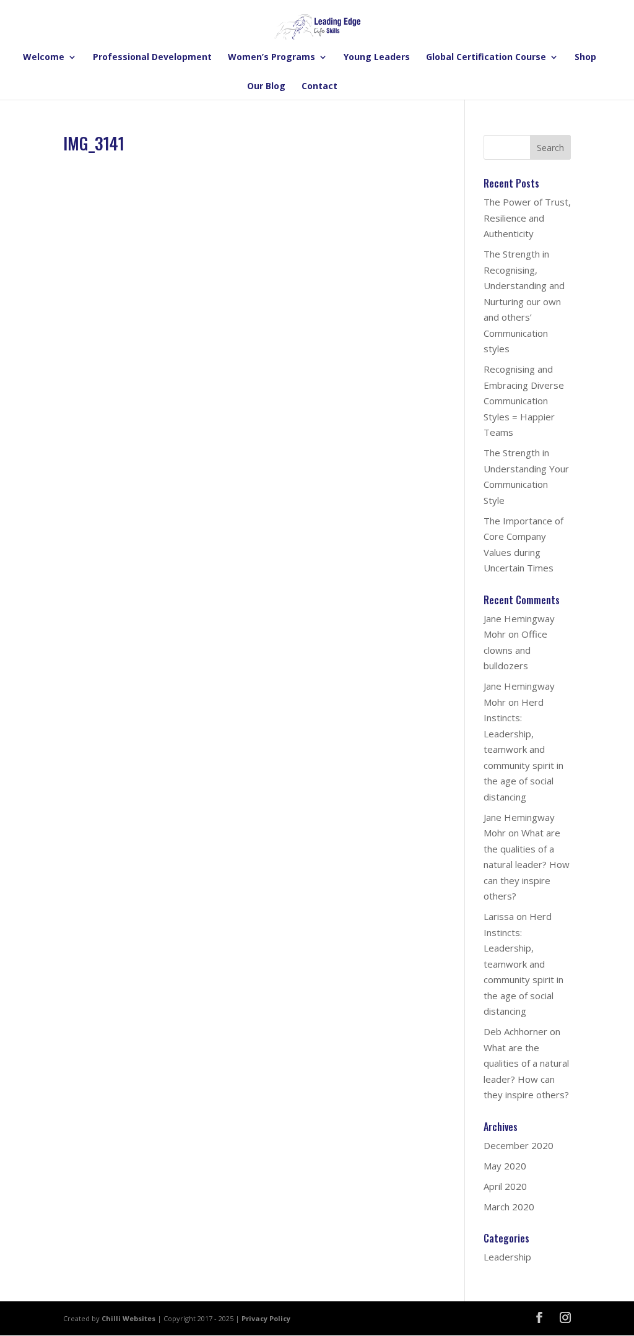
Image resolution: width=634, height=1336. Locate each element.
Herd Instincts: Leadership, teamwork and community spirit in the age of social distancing (523, 749)
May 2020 (505, 1166)
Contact (319, 87)
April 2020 (505, 1186)
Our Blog (266, 87)
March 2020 (509, 1206)
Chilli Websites (128, 1318)
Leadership (507, 1257)
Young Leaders (377, 58)
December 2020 (519, 1145)
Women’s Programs (271, 58)
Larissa (499, 916)
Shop (585, 58)
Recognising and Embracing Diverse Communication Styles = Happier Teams (524, 400)
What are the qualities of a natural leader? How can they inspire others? (527, 864)
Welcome (43, 58)
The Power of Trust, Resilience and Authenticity (527, 218)
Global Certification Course (486, 58)
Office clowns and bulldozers (515, 650)
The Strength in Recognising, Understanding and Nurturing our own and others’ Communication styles (524, 301)
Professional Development (152, 58)
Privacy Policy (265, 1318)
